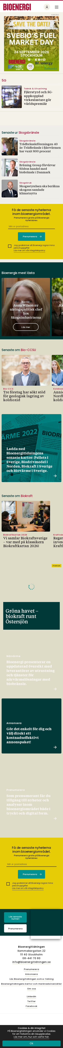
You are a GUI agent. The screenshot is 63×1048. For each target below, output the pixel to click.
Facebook (31, 1006)
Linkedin (31, 996)
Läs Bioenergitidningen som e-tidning (32, 979)
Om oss (31, 988)
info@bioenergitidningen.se (31, 962)
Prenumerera (15, 928)
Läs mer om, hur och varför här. (31, 1036)
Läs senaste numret (15, 917)
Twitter (31, 1001)
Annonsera (31, 974)
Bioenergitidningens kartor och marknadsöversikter (31, 984)
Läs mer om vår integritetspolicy (29, 250)
